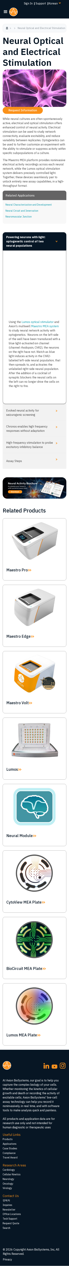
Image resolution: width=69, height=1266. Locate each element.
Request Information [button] (22, 110)
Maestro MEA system (45, 326)
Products (8, 1139)
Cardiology (9, 1169)
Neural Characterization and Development (28, 204)
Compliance (9, 1153)
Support (41, 3)
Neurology (8, 1179)
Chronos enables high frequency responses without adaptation (32, 428)
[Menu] (5, 12)
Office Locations (12, 1214)
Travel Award (10, 1157)
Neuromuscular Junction (18, 216)
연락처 (6, 1200)
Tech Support (10, 1218)
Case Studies (10, 1148)
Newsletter (9, 1209)
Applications (9, 1143)
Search (6, 1228)
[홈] (15, 12)
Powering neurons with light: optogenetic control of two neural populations (32, 241)
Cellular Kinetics (12, 1174)
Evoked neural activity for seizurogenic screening (32, 412)
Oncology (8, 1183)
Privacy (7, 1259)
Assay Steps (32, 460)
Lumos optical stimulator (38, 322)
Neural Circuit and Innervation (21, 210)
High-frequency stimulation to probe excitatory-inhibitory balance (32, 445)
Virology (7, 1188)
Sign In (28, 3)
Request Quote (11, 1223)
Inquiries (7, 1205)
